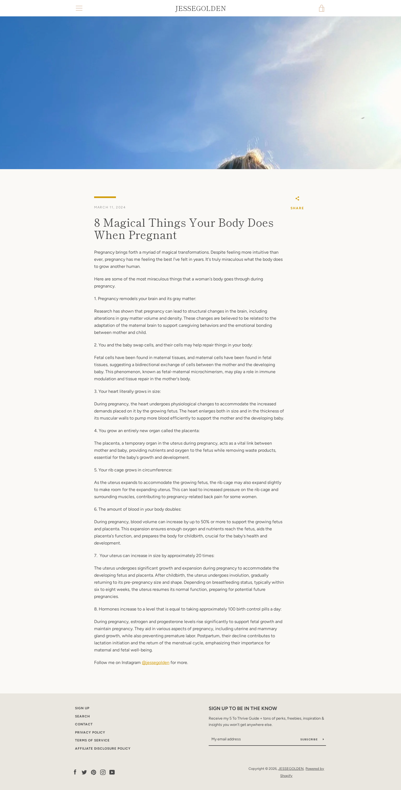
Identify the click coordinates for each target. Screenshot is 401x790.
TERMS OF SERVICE (92, 740)
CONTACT (84, 724)
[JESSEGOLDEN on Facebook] (75, 771)
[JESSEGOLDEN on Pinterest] (93, 771)
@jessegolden (155, 662)
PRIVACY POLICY (90, 732)
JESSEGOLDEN (200, 8)
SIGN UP (82, 708)
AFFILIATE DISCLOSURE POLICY (103, 748)
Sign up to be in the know (243, 708)
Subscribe (309, 739)
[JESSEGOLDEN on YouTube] (112, 771)
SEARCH (82, 716)
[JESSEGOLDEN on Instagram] (103, 771)
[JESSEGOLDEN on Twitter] (84, 771)
